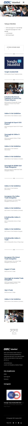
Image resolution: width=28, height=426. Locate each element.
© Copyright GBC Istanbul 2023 (14, 418)
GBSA (5, 374)
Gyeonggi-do (7, 376)
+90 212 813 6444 (8, 363)
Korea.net (6, 379)
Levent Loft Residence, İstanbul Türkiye (13, 365)
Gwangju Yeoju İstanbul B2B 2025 (12, 402)
